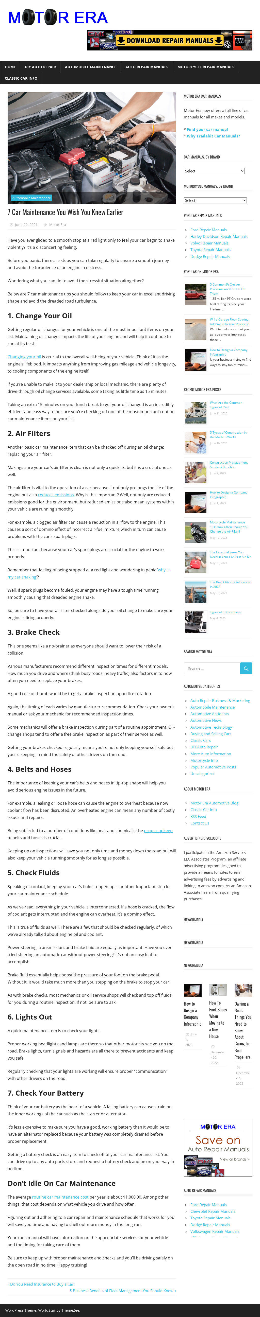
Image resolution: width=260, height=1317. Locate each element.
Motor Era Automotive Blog (214, 802)
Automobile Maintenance (90, 66)
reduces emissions (56, 495)
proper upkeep (158, 830)
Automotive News (206, 720)
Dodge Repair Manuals (210, 256)
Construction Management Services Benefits (229, 464)
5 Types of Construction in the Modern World (228, 434)
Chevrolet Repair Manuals (212, 1211)
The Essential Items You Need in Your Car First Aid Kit (230, 554)
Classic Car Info (21, 78)
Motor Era (57, 224)
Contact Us (199, 823)
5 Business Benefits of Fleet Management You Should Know (121, 1290)
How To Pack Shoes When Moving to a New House (218, 1019)
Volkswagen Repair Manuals (214, 1231)
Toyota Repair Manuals (210, 249)
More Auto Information (210, 753)
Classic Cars (200, 740)
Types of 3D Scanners (225, 612)
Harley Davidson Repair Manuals (219, 236)
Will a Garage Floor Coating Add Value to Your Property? (229, 321)
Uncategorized (203, 773)
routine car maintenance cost (60, 1197)
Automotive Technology (211, 727)
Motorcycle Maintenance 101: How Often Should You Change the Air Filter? (229, 527)
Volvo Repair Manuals (209, 242)
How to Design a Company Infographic (192, 1013)
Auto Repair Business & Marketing (220, 700)
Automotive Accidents (209, 713)
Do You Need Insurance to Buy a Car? (42, 1284)
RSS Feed (198, 816)
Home (10, 66)
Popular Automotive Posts (213, 766)
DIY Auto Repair (40, 66)
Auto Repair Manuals (146, 66)
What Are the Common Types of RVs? (226, 404)
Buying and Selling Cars (210, 733)
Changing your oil (24, 357)
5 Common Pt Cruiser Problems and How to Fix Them (227, 289)
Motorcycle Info (204, 760)
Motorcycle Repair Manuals (205, 66)
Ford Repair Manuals (208, 229)
